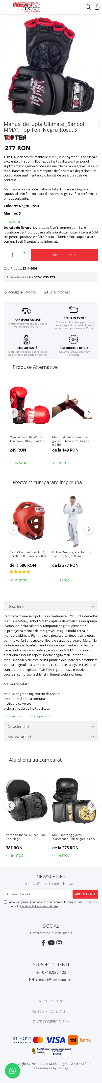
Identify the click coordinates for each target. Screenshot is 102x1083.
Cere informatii (59, 292)
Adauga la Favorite (21, 292)
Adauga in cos (64, 254)
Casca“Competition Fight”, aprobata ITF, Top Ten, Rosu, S (29, 555)
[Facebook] (43, 942)
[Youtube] (51, 942)
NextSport (49, 1000)
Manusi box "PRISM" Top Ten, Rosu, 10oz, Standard (27, 439)
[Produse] (6, 7)
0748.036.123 (53, 972)
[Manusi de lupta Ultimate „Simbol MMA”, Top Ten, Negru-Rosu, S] (51, 65)
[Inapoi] (98, 123)
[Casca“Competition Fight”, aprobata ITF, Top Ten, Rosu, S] (30, 520)
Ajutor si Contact (49, 1011)
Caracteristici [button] (18, 726)
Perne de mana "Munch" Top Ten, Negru (26, 837)
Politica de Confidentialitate (39, 906)
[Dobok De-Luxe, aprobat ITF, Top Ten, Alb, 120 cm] (72, 520)
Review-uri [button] (19, 736)
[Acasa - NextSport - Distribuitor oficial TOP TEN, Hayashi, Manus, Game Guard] (32, 7)
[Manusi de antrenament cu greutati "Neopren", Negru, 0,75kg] (72, 405)
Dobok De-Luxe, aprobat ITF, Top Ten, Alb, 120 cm (71, 554)
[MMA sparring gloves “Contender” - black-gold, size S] (74, 800)
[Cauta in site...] (88, 7)
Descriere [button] (15, 606)
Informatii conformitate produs (27, 716)
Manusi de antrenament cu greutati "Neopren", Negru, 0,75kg (70, 440)
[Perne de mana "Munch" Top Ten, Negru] (28, 800)
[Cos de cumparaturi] (97, 7)
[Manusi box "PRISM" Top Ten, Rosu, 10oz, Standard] (30, 405)
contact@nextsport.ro (54, 979)
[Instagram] (59, 942)
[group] (51, 65)
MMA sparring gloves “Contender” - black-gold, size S (73, 837)
